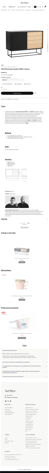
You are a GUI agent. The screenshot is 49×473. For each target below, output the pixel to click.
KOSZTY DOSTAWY (29, 427)
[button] (35, 7)
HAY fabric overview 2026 (30, 441)
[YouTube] (10, 401)
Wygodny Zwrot (28, 407)
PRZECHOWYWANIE (20, 10)
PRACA (6, 439)
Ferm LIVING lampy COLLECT (10, 457)
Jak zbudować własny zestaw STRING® (33, 444)
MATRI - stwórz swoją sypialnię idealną (32, 447)
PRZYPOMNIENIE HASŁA (9, 412)
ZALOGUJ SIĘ (7, 409)
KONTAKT (7, 442)
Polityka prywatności (29, 421)
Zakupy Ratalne (28, 417)
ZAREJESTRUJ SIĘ (8, 411)
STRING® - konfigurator (30, 446)
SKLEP (9, 10)
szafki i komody (27, 10)
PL (25, 6)
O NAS (6, 437)
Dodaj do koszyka (17, 93)
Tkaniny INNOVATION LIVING (31, 442)
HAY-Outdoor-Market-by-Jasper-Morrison (13, 454)
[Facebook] (6, 401)
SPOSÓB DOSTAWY (29, 424)
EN (27, 6)
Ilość (2, 87)
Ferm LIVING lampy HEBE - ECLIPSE (12, 459)
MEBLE (13, 10)
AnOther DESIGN (4, 10)
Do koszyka (22, 262)
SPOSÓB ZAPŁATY (29, 426)
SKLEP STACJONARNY (9, 441)
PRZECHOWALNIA (8, 414)
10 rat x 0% (27, 419)
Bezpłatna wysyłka (29, 416)
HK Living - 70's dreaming (10, 456)
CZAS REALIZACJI (28, 422)
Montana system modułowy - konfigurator (33, 439)
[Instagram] (8, 401)
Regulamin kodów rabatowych (31, 412)
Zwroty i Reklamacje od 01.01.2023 (32, 409)
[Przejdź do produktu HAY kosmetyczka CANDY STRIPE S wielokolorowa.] (22, 321)
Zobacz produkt (22, 338)
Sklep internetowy (24, 469)
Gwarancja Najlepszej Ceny (30, 414)
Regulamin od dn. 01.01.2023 (30, 411)
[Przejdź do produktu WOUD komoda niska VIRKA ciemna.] (22, 246)
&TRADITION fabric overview (31, 437)
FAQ (26, 431)
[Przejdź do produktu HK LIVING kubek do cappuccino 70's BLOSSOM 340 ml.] (22, 284)
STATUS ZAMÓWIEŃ (9, 407)
